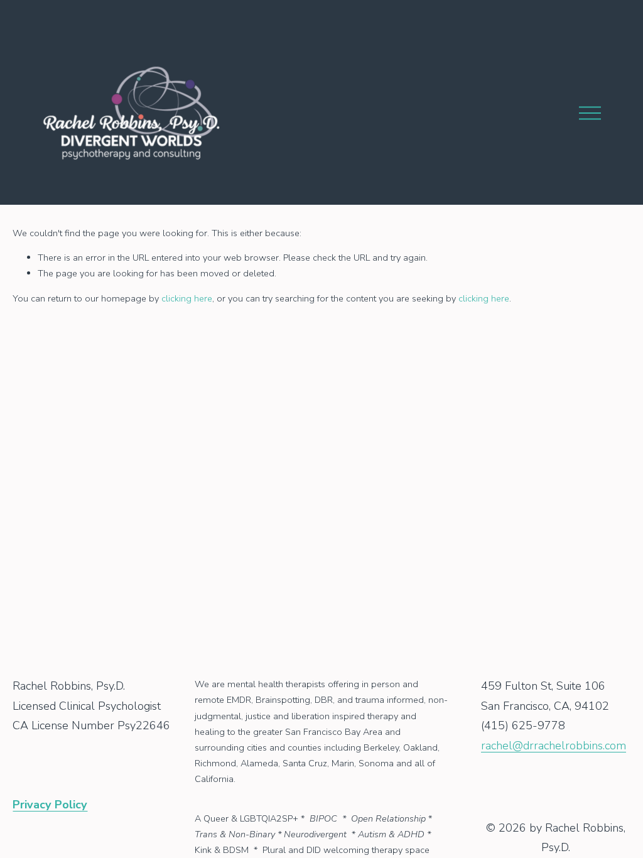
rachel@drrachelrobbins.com (553, 745)
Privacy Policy (50, 805)
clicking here (186, 298)
